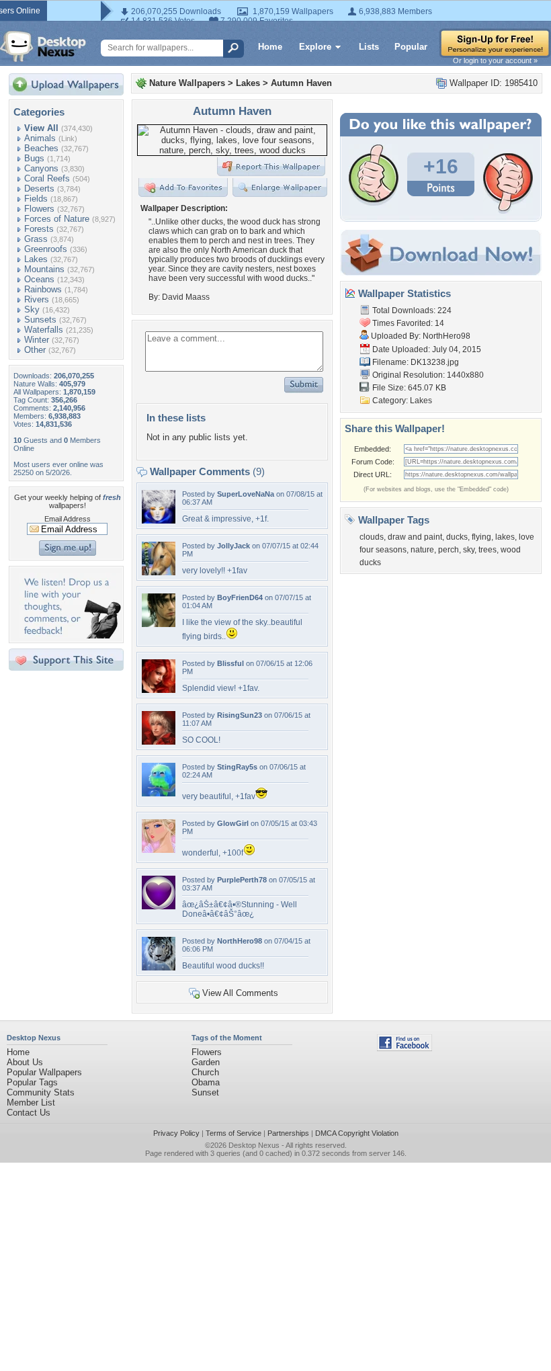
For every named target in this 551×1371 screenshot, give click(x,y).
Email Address (67, 519)
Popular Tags (32, 1082)
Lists (369, 47)
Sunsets (40, 320)
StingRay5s (237, 767)
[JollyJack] (158, 572)
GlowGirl (233, 823)
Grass (36, 239)
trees (487, 549)
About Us (25, 1062)
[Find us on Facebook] (404, 1048)
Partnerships (288, 1133)
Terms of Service (233, 1133)
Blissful (230, 663)
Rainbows (43, 289)
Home (270, 47)
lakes (505, 537)
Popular (410, 47)
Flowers (39, 209)
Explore (315, 47)
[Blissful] (158, 690)
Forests (39, 229)
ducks (457, 537)
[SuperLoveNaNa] (158, 520)
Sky (32, 309)
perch (448, 549)
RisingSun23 (239, 715)
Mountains (44, 269)
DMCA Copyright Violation (356, 1133)
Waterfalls (43, 330)
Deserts (39, 188)
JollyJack (233, 546)
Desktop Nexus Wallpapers (43, 46)
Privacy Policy (176, 1133)
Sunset (205, 1092)
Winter (36, 340)
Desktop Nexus (254, 1145)
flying (481, 537)
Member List (31, 1102)
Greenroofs (45, 249)
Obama (206, 1082)
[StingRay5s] (158, 793)
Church (205, 1072)
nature (422, 549)
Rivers (36, 299)
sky (468, 549)
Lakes (36, 259)
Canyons (41, 168)
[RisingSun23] (158, 742)
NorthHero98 (239, 941)
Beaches (41, 148)
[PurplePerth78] (158, 906)
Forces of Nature (56, 219)
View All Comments (240, 993)
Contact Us (28, 1113)
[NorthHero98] (158, 967)
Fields (36, 199)
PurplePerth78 (242, 880)
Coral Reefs (47, 178)
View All (41, 128)
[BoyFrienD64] (158, 624)
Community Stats (41, 1092)
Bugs (34, 158)
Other (35, 350)
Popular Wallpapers (44, 1072)
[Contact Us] (70, 635)
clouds (371, 537)
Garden (206, 1062)
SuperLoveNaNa (245, 494)
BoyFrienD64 (240, 597)
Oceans (39, 279)
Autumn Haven (301, 83)
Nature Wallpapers (187, 83)
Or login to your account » (495, 60)
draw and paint (415, 537)
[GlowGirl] (158, 850)
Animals (40, 138)
